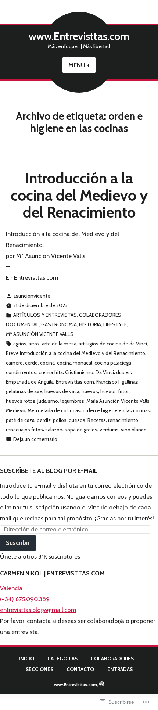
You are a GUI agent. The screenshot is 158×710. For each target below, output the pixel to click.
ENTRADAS (120, 669)
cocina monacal (74, 363)
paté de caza (20, 420)
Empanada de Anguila (30, 382)
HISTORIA (90, 324)
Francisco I (107, 382)
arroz (34, 344)
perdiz (44, 420)
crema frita (51, 372)
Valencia (11, 588)
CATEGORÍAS (62, 658)
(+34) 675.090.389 (25, 599)
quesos (77, 420)
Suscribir (18, 542)
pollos (60, 420)
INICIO (26, 658)
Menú (82, 65)
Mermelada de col (48, 410)
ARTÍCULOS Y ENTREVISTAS (45, 315)
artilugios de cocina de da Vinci (113, 344)
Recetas (96, 420)
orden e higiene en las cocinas (116, 410)
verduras (109, 430)
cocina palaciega (112, 363)
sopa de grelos (81, 430)
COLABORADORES (100, 315)
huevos (90, 391)
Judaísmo (47, 401)
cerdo (31, 363)
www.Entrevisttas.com (79, 36)
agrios (19, 344)
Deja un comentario (35, 440)
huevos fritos (115, 391)
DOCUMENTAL (22, 324)
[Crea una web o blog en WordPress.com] (101, 684)
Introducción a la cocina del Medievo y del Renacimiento (79, 195)
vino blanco (134, 430)
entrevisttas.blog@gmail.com (38, 609)
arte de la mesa (59, 344)
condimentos (21, 372)
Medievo (15, 410)
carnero (14, 363)
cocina (47, 363)
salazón (53, 430)
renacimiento (123, 420)
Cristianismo (79, 372)
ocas (75, 410)
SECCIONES (39, 669)
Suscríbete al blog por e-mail (48, 470)
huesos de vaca (61, 391)
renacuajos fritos (24, 430)
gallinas (130, 382)
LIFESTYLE (115, 324)
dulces (123, 372)
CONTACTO (80, 669)
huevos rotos (20, 401)
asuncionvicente (31, 296)
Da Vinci (105, 372)
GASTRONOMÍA (59, 324)
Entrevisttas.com (75, 382)
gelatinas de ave (24, 391)
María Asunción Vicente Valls (118, 401)
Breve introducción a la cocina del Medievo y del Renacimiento (75, 353)
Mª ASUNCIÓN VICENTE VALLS (39, 334)
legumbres (72, 401)
